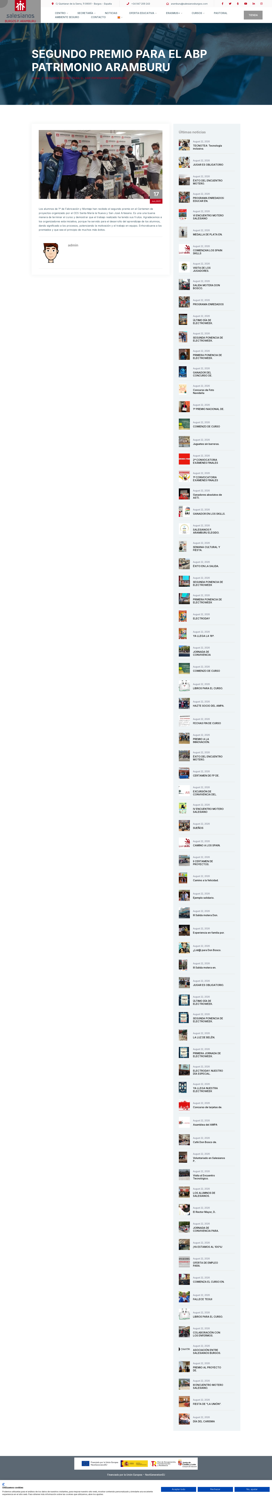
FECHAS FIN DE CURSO (207, 723)
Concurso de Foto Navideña (203, 391)
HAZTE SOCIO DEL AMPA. (208, 705)
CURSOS (197, 13)
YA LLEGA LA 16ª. (203, 635)
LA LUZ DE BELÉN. (204, 1037)
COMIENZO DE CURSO (206, 426)
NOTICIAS (111, 13)
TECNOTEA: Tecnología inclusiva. (207, 147)
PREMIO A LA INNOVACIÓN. (201, 740)
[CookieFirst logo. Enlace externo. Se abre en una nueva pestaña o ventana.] (3, 1484)
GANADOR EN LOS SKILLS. (209, 513)
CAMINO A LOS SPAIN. (206, 845)
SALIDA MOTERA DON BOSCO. (206, 287)
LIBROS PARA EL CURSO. (208, 688)
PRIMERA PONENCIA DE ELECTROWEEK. (207, 356)
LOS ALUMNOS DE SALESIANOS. (204, 1194)
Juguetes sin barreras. (206, 443)
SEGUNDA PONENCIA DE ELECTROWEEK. (208, 339)
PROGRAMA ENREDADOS (208, 304)
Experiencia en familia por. (208, 932)
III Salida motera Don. (205, 915)
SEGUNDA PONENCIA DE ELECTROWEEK (208, 583)
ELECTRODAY (201, 618)
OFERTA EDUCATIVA (141, 13)
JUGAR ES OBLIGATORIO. (208, 985)
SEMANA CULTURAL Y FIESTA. (206, 548)
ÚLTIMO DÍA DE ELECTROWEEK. (203, 322)
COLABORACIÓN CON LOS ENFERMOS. (206, 1334)
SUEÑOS (198, 827)
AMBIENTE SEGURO (67, 17)
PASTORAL (220, 13)
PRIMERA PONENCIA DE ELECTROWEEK (207, 601)
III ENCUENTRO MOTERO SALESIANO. (208, 1386)
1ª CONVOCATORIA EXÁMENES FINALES (205, 479)
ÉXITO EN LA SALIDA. (206, 566)
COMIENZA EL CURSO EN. (208, 1281)
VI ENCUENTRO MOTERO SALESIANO (208, 217)
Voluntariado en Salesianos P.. (209, 1159)
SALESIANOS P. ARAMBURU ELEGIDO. (206, 531)
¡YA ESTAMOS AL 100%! (207, 1246)
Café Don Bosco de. (205, 1142)
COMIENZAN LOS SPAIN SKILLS (207, 252)
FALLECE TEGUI (202, 1299)
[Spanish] (118, 20)
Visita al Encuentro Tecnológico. (204, 1177)
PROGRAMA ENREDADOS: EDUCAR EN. (208, 199)
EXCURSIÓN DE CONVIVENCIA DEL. (205, 793)
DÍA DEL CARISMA (204, 1421)
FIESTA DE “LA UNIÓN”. (207, 1403)
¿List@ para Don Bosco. (207, 950)
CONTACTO (98, 17)
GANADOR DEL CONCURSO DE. (202, 374)
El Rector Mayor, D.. (204, 1211)
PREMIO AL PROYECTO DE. (207, 1369)
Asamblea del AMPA (205, 1124)
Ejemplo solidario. (203, 897)
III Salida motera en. (204, 967)
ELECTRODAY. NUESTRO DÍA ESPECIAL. (208, 1072)
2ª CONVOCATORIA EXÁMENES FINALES (205, 461)
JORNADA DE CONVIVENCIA (202, 653)
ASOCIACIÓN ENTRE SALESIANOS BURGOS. (207, 1351)
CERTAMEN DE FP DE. (206, 775)
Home (36, 78)
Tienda (253, 15)
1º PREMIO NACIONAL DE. (208, 409)
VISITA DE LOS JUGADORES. (202, 269)
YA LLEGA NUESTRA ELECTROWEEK (205, 1090)
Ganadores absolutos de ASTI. (207, 496)
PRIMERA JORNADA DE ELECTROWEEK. (207, 1055)
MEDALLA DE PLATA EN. (207, 234)
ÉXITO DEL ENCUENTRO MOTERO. (208, 182)
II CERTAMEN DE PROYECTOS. (203, 863)
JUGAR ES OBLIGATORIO (208, 164)
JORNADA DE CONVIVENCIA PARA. (206, 1229)
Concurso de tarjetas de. (207, 1107)
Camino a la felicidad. (205, 880)
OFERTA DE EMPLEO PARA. (205, 1264)
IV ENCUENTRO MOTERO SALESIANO (208, 810)
